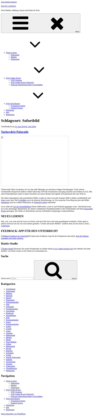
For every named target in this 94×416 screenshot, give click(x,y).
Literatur (9, 333)
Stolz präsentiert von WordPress (13, 414)
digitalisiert (5, 202)
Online (8, 344)
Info (7, 112)
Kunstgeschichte (12, 324)
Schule (8, 355)
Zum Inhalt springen (9, 2)
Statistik (9, 360)
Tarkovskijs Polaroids (14, 131)
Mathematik (10, 335)
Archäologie (10, 289)
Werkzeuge (15, 59)
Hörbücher (10, 110)
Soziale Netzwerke (13, 357)
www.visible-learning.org (63, 249)
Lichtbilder (22, 200)
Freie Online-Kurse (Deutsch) (22, 82)
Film (7, 304)
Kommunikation (12, 320)
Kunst (8, 322)
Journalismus (11, 315)
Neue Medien (11, 342)
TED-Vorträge (16, 80)
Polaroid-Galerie (40, 202)
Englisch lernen (17, 108)
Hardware (10, 313)
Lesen (8, 331)
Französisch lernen (18, 106)
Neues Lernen (11, 53)
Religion (9, 351)
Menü (77, 32)
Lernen (8, 329)
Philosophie (10, 346)
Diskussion (15, 55)
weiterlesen (5, 226)
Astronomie (10, 291)
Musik (8, 340)
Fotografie (10, 307)
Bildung (9, 293)
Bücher (9, 298)
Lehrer (8, 326)
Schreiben (10, 353)
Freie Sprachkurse (13, 104)
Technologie (10, 362)
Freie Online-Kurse (13, 78)
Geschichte (10, 311)
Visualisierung (11, 368)
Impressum (10, 115)
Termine (9, 364)
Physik (8, 349)
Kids (8, 318)
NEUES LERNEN (8, 6)
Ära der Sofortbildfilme (22, 207)
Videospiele (10, 366)
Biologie (9, 296)
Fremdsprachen (12, 309)
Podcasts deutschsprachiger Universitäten (27, 85)
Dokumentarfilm (12, 302)
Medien (14, 57)
